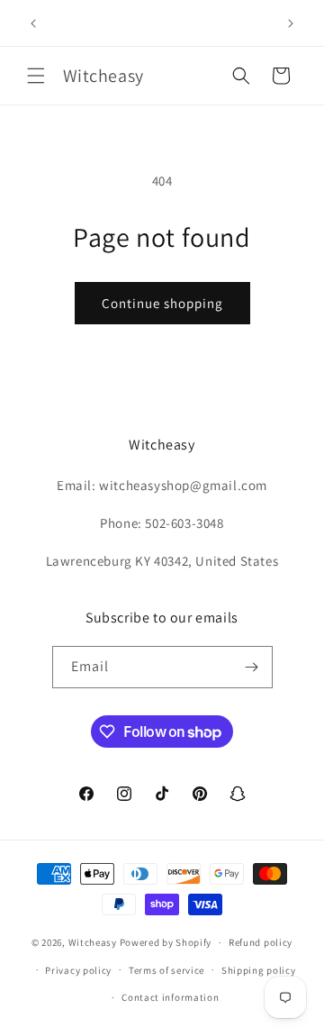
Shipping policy (258, 970)
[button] (36, 75)
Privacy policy (78, 970)
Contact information (170, 997)
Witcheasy (92, 942)
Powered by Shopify (166, 942)
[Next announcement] (290, 23)
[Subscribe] (252, 667)
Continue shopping (162, 303)
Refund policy (260, 942)
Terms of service (166, 970)
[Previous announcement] (33, 23)
